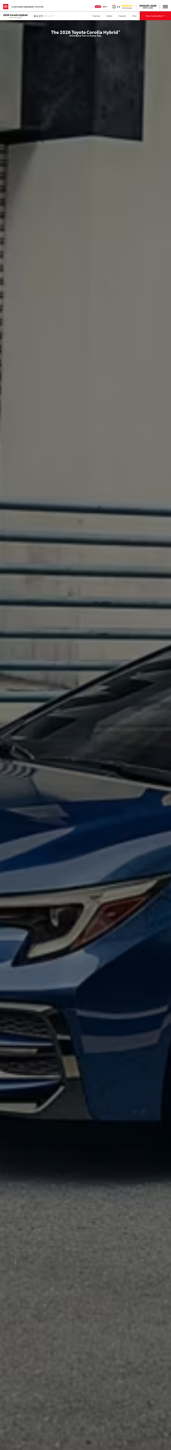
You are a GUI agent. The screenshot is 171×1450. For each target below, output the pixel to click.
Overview (96, 16)
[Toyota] (5, 6)
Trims (134, 16)
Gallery (109, 16)
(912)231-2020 (147, 6)
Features (122, 16)
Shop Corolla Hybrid (154, 16)
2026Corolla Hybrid (15, 15)
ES (106, 7)
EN (99, 7)
